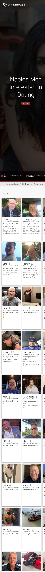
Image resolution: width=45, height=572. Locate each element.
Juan (5, 485)
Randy (26, 264)
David (6, 219)
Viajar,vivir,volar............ (9, 361)
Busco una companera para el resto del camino (11, 359)
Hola (24, 403)
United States (38, 184)
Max (5, 396)
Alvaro (6, 352)
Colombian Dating (12, 184)
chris (25, 485)
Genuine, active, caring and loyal (31, 226)
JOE (5, 441)
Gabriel (27, 529)
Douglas (27, 219)
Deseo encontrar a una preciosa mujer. (11, 270)
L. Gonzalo (28, 396)
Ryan (25, 441)
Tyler (5, 529)
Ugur (5, 308)
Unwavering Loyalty (8, 226)
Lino (5, 264)
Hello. (25, 359)
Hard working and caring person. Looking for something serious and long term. (31, 364)
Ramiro (27, 352)
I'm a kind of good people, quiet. (30, 406)
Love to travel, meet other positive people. (10, 273)
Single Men (26, 184)
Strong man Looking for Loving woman (31, 270)
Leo (25, 308)
